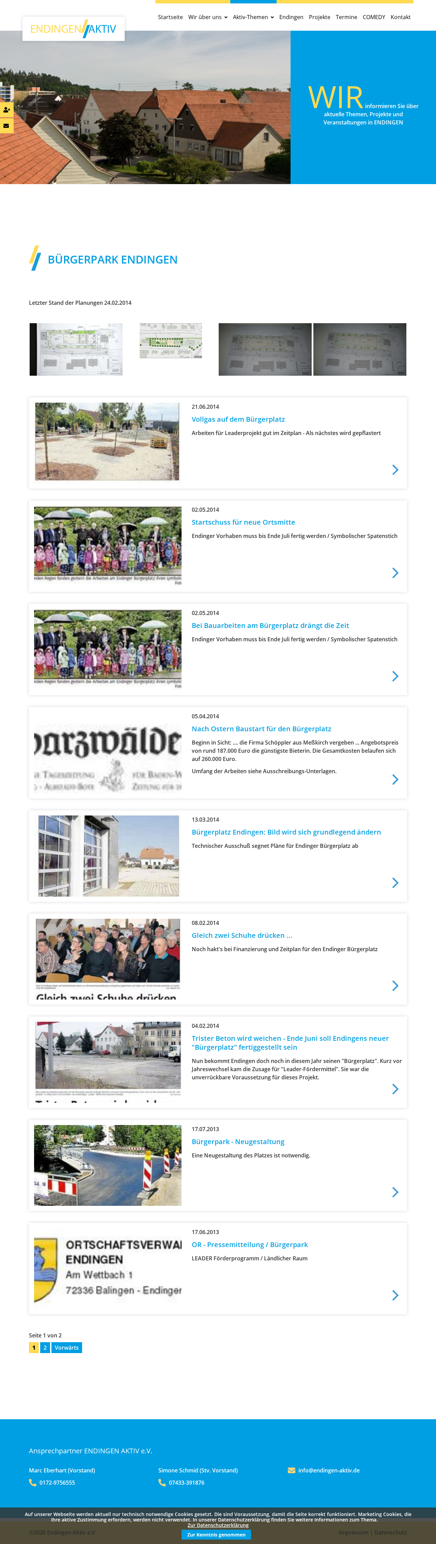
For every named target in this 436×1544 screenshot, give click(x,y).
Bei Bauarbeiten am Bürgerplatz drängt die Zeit (270, 625)
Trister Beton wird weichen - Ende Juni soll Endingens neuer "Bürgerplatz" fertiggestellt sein (290, 1043)
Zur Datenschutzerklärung (218, 1525)
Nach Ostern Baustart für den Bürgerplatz (261, 728)
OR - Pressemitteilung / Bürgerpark (250, 1244)
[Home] (73, 36)
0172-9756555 (56, 1482)
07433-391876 (186, 1482)
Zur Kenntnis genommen (216, 1534)
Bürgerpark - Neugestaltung (238, 1141)
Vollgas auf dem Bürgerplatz (238, 419)
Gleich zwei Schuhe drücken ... (242, 935)
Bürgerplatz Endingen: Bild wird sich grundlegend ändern (286, 832)
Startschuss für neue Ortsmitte (243, 522)
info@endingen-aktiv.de (329, 1470)
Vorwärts (67, 1347)
